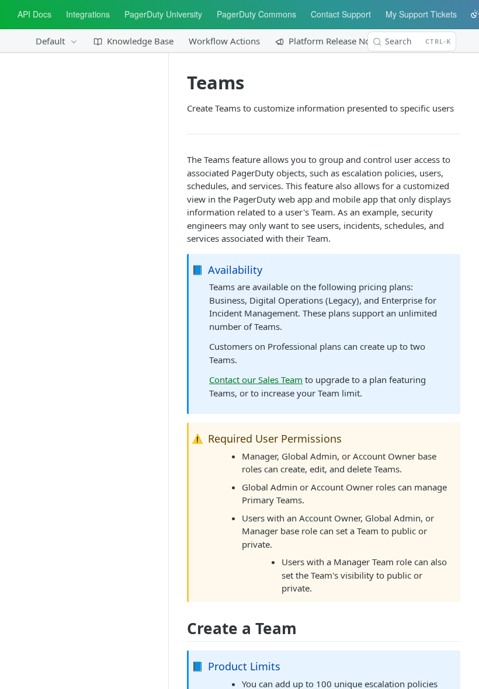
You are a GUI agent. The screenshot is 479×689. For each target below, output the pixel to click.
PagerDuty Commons (256, 14)
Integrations (88, 14)
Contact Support (341, 14)
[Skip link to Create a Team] (183, 628)
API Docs (34, 14)
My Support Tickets (421, 14)
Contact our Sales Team (256, 379)
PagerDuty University (163, 14)
